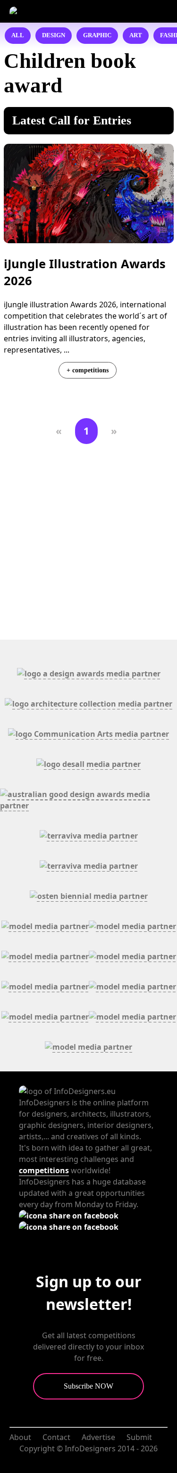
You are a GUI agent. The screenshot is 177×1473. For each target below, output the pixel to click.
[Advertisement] (88, 541)
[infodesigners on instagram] (68, 1227)
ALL (17, 35)
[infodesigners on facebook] (68, 1215)
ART (135, 35)
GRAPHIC (97, 35)
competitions (44, 1170)
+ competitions (88, 370)
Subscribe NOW (88, 1386)
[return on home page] (59, 11)
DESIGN (53, 35)
